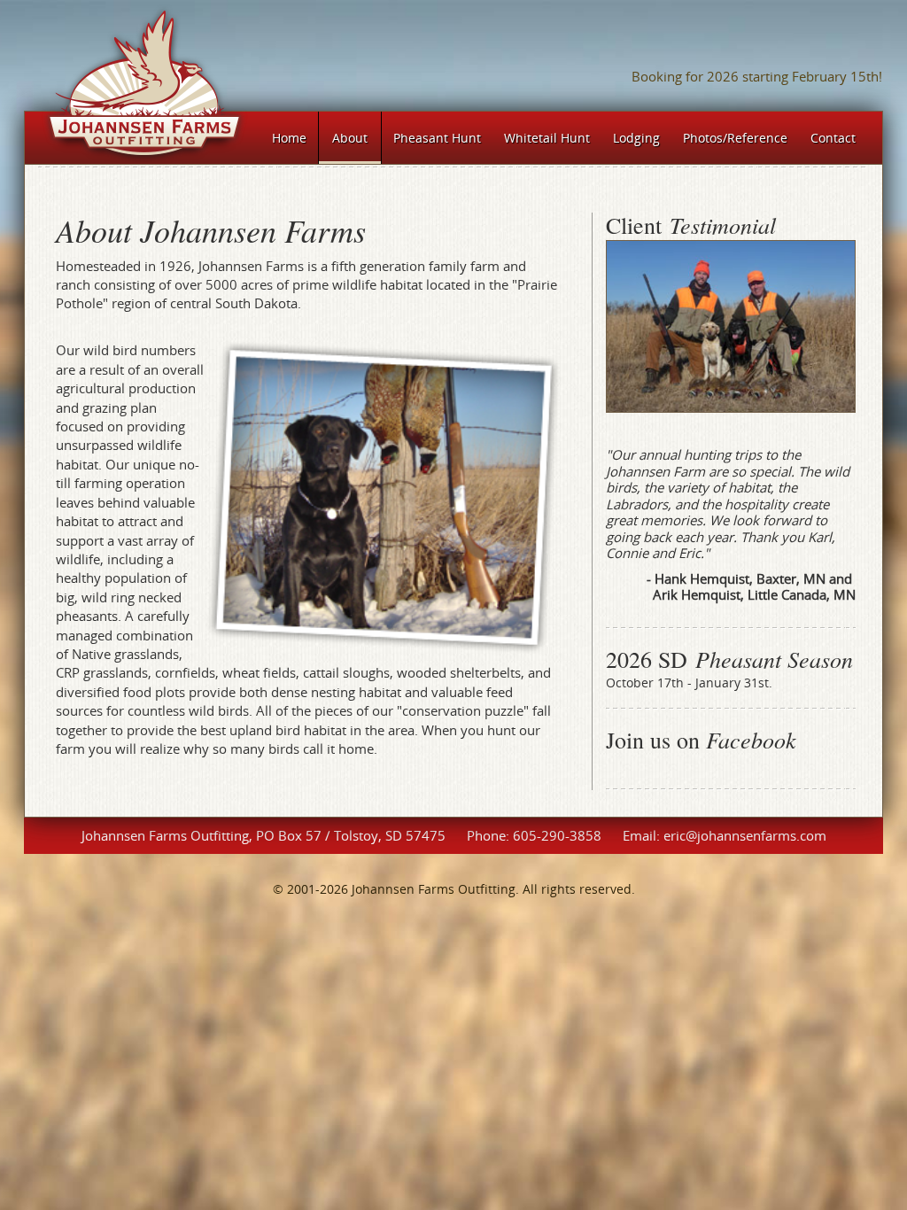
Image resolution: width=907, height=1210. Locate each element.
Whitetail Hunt (547, 137)
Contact (833, 137)
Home (289, 137)
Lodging (636, 137)
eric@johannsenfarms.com (744, 835)
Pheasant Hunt (437, 137)
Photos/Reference (735, 137)
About (350, 137)
